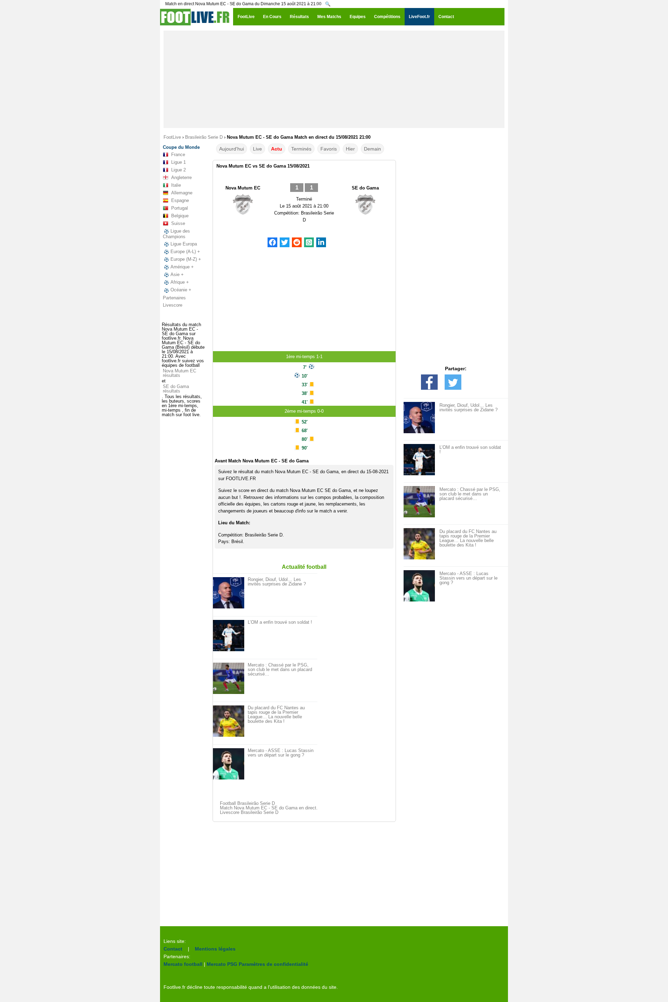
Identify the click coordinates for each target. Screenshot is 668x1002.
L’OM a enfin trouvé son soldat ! (280, 622)
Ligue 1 (178, 162)
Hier (350, 149)
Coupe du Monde (181, 147)
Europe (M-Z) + (185, 259)
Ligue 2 (178, 169)
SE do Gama (365, 188)
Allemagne (181, 192)
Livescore (172, 305)
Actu (276, 149)
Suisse (178, 223)
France (178, 154)
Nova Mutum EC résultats (179, 373)
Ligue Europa (183, 244)
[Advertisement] (334, 79)
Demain (372, 149)
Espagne (180, 200)
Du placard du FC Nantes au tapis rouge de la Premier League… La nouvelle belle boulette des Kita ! (276, 714)
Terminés (301, 149)
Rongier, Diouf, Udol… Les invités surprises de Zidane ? (277, 582)
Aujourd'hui (231, 149)
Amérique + (182, 266)
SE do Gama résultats (176, 389)
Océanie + (180, 289)
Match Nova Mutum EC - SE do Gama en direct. (269, 807)
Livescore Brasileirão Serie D (249, 812)
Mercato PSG (222, 964)
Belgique (180, 215)
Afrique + (179, 282)
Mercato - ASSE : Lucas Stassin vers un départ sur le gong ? (280, 753)
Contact (173, 949)
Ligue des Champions (176, 233)
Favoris (328, 149)
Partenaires (174, 297)
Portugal (179, 208)
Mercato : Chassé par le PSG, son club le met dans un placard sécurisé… (280, 669)
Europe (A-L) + (185, 251)
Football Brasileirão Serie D (247, 803)
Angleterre (181, 177)
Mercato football (183, 964)
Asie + (177, 274)
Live (257, 149)
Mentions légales (215, 949)
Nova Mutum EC (242, 188)
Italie (176, 185)
